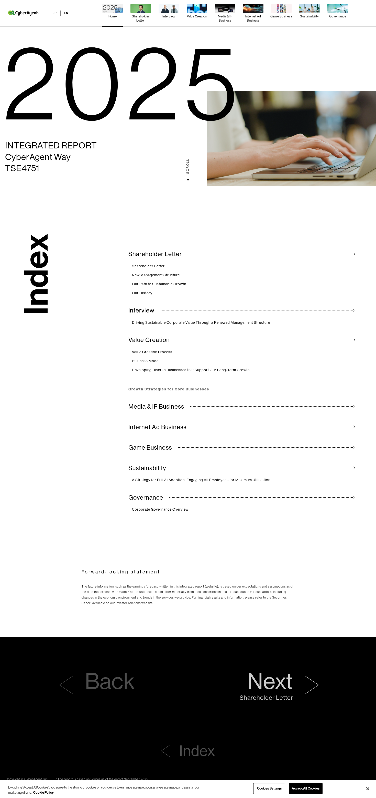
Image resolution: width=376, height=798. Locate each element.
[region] (188, 789)
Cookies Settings (269, 788)
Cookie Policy (43, 792)
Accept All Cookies (305, 788)
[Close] (367, 788)
